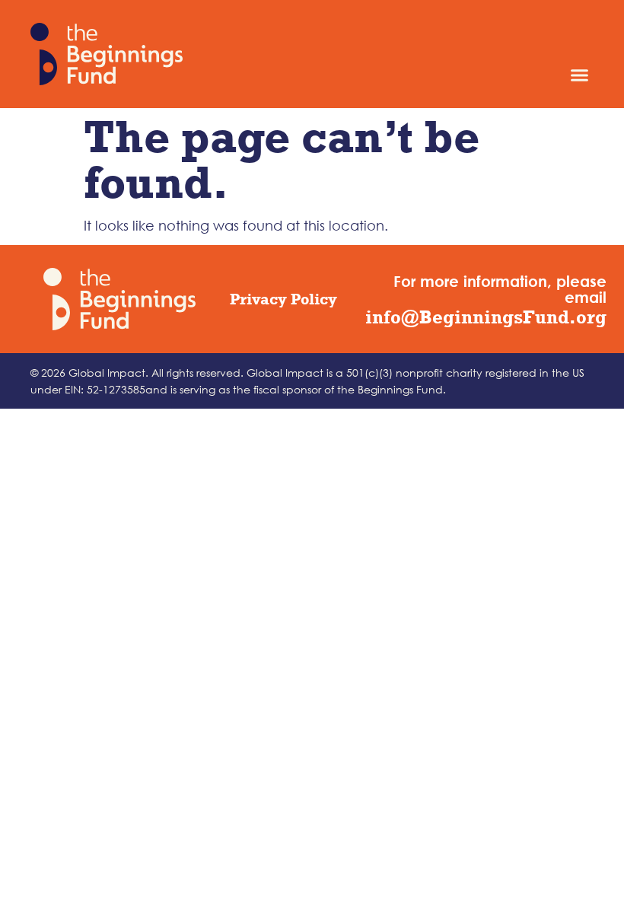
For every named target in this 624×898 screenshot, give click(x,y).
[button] (579, 74)
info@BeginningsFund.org (485, 317)
